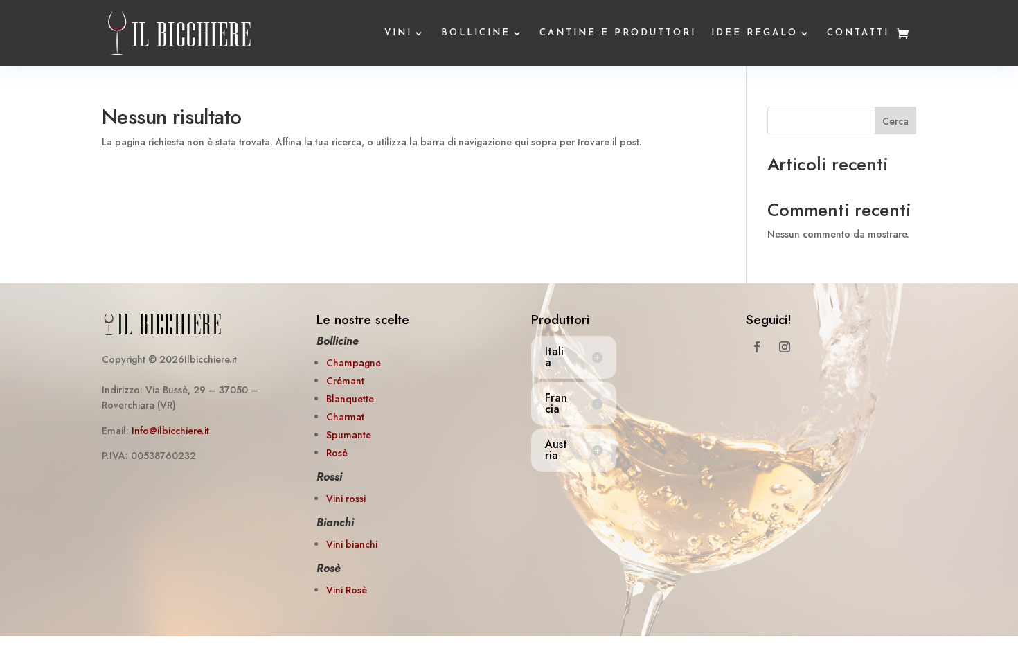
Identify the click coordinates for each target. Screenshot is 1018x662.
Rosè (337, 453)
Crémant (345, 381)
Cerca (895, 121)
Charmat (345, 417)
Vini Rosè (346, 590)
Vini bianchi (351, 544)
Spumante (348, 435)
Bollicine (475, 32)
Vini (398, 32)
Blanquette (350, 399)
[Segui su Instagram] (785, 347)
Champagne (353, 363)
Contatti (858, 32)
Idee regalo (754, 32)
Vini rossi (346, 499)
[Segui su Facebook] (757, 347)
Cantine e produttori (617, 32)
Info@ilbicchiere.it (170, 431)
